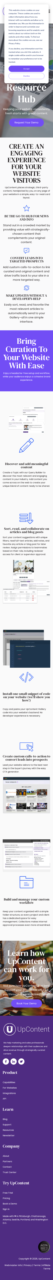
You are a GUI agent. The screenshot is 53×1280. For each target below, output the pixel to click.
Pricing (6, 1198)
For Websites (10, 1087)
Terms (36, 1265)
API (4, 1098)
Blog (5, 1119)
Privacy (28, 1265)
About (6, 1156)
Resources (8, 1130)
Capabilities (9, 1082)
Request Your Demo (26, 122)
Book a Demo (10, 1203)
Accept (26, 69)
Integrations (9, 1093)
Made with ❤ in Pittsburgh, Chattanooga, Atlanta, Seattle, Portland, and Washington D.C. (25, 1220)
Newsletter (9, 1135)
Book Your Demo (27, 1003)
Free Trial (8, 1192)
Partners (7, 1161)
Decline (26, 76)
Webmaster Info (13, 1265)
